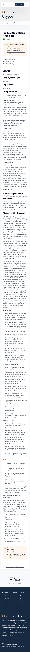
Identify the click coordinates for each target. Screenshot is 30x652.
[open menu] (26, 4)
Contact (15, 596)
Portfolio (7, 599)
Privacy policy (11, 583)
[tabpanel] (15, 331)
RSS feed (15, 608)
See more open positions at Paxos (15, 567)
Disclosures (23, 596)
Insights (7, 602)
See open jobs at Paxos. (13, 48)
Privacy (22, 602)
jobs (2, 23)
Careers (15, 599)
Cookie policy (19, 583)
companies (8, 23)
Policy (6, 605)
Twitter (14, 605)
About (6, 596)
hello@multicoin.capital (8, 635)
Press (14, 602)
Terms (22, 599)
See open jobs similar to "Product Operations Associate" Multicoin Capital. (16, 52)
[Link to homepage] (3, 4)
